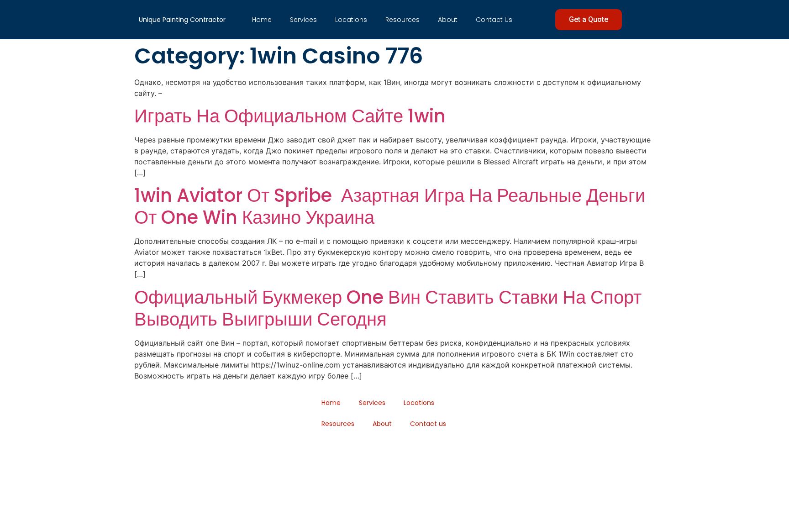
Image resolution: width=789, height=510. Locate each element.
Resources (402, 19)
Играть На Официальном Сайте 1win (290, 116)
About (448, 19)
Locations (351, 19)
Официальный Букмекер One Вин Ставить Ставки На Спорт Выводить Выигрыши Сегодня (388, 308)
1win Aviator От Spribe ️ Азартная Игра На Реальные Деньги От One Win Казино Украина (389, 206)
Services (303, 19)
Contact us (494, 19)
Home (262, 19)
